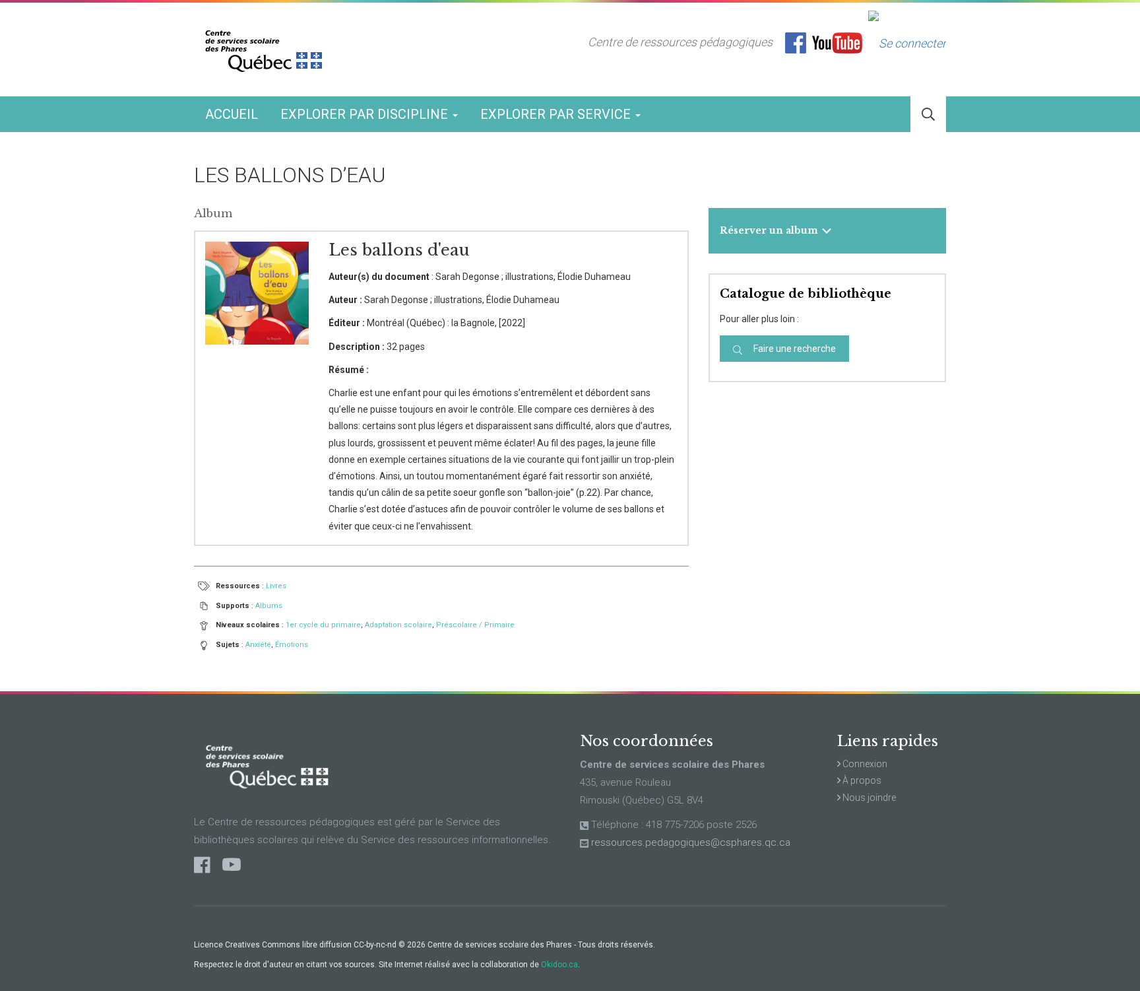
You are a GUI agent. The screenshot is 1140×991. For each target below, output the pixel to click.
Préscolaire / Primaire (475, 625)
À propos (860, 780)
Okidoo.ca (559, 964)
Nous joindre (868, 797)
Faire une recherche (793, 348)
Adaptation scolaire (398, 625)
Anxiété (258, 644)
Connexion (863, 764)
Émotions (291, 644)
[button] (928, 114)
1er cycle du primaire (323, 625)
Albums (268, 605)
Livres (276, 586)
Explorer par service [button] (557, 114)
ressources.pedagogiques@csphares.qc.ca (690, 842)
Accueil (231, 114)
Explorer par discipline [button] (365, 114)
